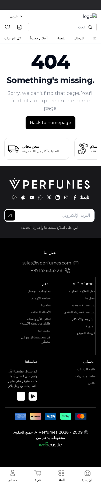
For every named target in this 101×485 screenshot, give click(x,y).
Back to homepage (50, 122)
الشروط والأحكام (83, 319)
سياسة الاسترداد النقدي (79, 312)
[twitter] (49, 197)
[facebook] (75, 197)
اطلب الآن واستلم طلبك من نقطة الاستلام (35, 321)
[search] (19, 27)
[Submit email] (10, 215)
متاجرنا (46, 305)
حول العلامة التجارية (82, 291)
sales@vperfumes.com (46, 263)
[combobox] (16, 16)
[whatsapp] (40, 197)
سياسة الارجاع (41, 298)
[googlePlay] (14, 197)
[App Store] (21, 396)
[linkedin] (57, 197)
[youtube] (32, 197)
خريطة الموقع (86, 333)
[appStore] (23, 197)
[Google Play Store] (33, 396)
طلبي (92, 383)
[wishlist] (7, 27)
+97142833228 (46, 270)
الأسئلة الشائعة (41, 312)
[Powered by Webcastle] (50, 444)
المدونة (90, 326)
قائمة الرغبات (86, 369)
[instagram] (66, 197)
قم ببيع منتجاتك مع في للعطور (36, 339)
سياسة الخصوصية (83, 305)
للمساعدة (44, 330)
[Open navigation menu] (95, 38)
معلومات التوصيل (39, 291)
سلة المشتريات (85, 376)
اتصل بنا (90, 298)
